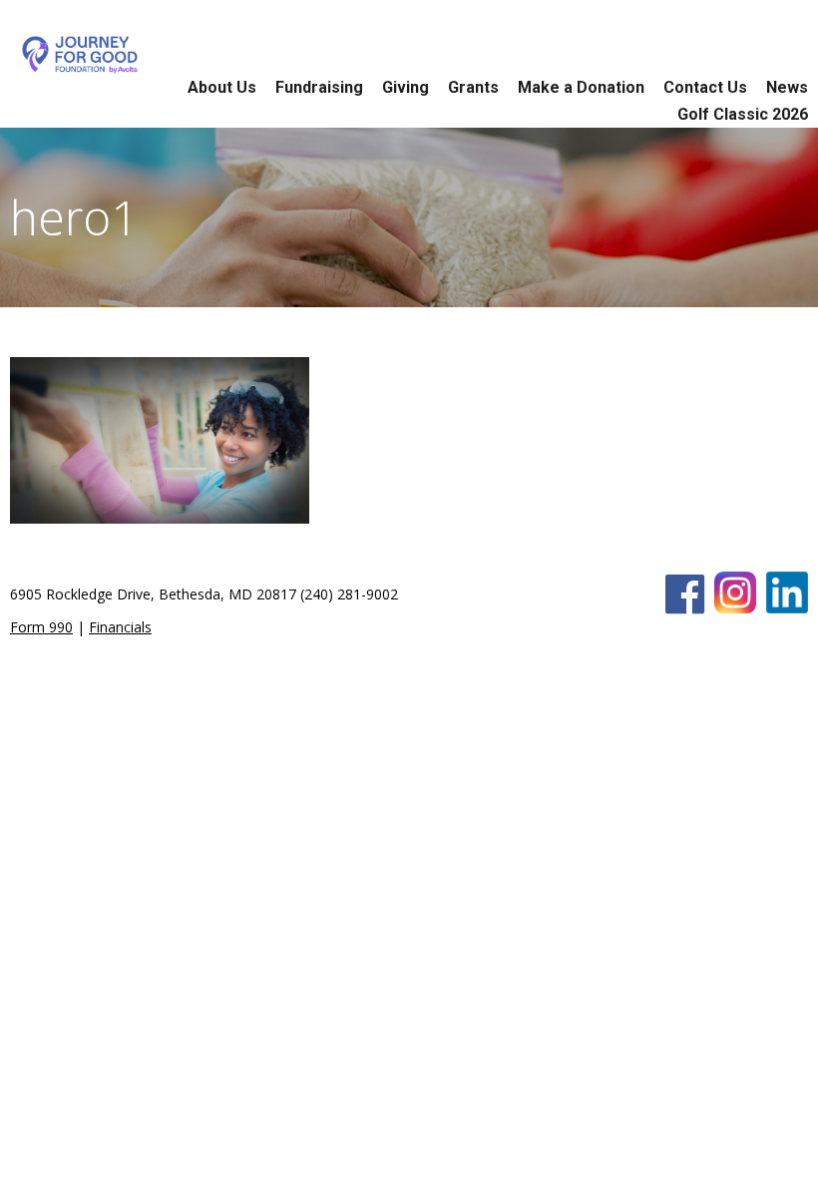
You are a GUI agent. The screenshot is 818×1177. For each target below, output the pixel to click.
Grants (473, 87)
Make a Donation (581, 87)
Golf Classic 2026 (742, 114)
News (787, 87)
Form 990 (41, 626)
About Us (222, 87)
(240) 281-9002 (349, 594)
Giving (405, 87)
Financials (120, 626)
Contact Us (705, 87)
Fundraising (319, 87)
